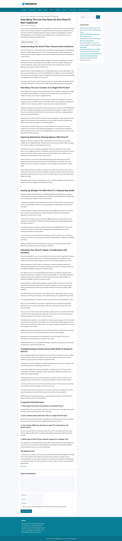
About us (58, 10)
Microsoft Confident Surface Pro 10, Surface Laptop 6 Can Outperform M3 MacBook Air (90, 45)
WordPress (73, 538)
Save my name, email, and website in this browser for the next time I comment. (44, 506)
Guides (45, 10)
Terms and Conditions (83, 10)
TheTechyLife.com (59, 538)
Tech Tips (51, 10)
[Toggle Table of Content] (35, 42)
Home (22, 16)
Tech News (24, 10)
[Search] (98, 17)
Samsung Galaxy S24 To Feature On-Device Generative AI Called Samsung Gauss (90, 30)
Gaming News (32, 10)
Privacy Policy (73, 10)
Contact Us (64, 10)
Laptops (40, 10)
